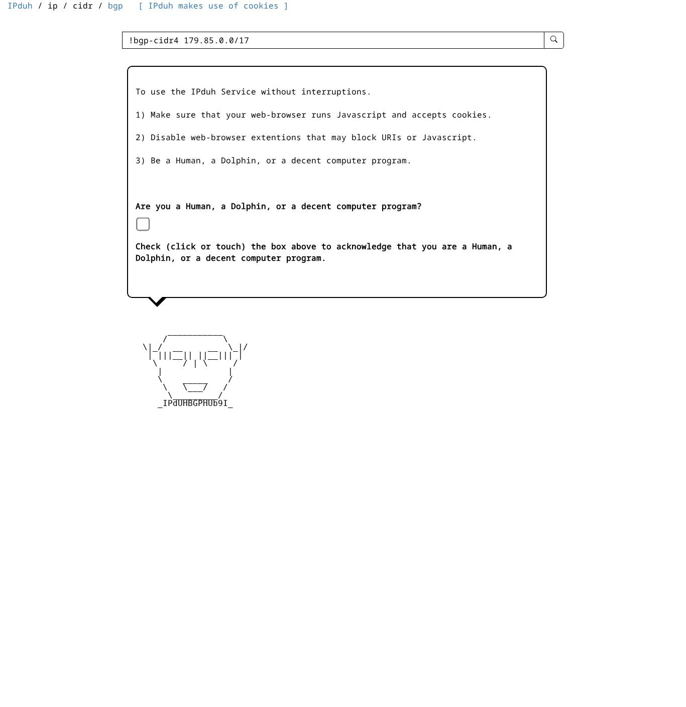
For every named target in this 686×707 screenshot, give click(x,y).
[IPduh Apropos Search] (554, 40)
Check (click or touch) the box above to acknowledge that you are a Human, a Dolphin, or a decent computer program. (324, 252)
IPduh (20, 5)
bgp (115, 5)
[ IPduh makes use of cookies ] (213, 5)
